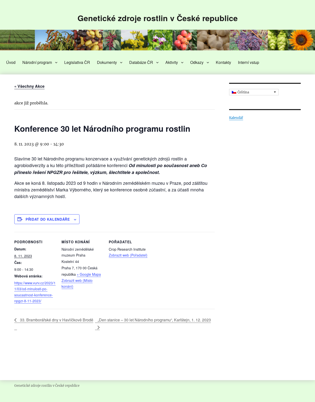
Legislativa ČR (77, 62)
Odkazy (197, 62)
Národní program (37, 62)
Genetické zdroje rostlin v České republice (158, 18)
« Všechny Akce (29, 86)
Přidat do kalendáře (48, 219)
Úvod (11, 62)
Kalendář (236, 118)
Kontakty (223, 62)
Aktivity (171, 62)
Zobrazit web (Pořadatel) (128, 255)
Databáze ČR (141, 62)
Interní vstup (248, 62)
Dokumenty (107, 62)
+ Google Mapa (89, 274)
